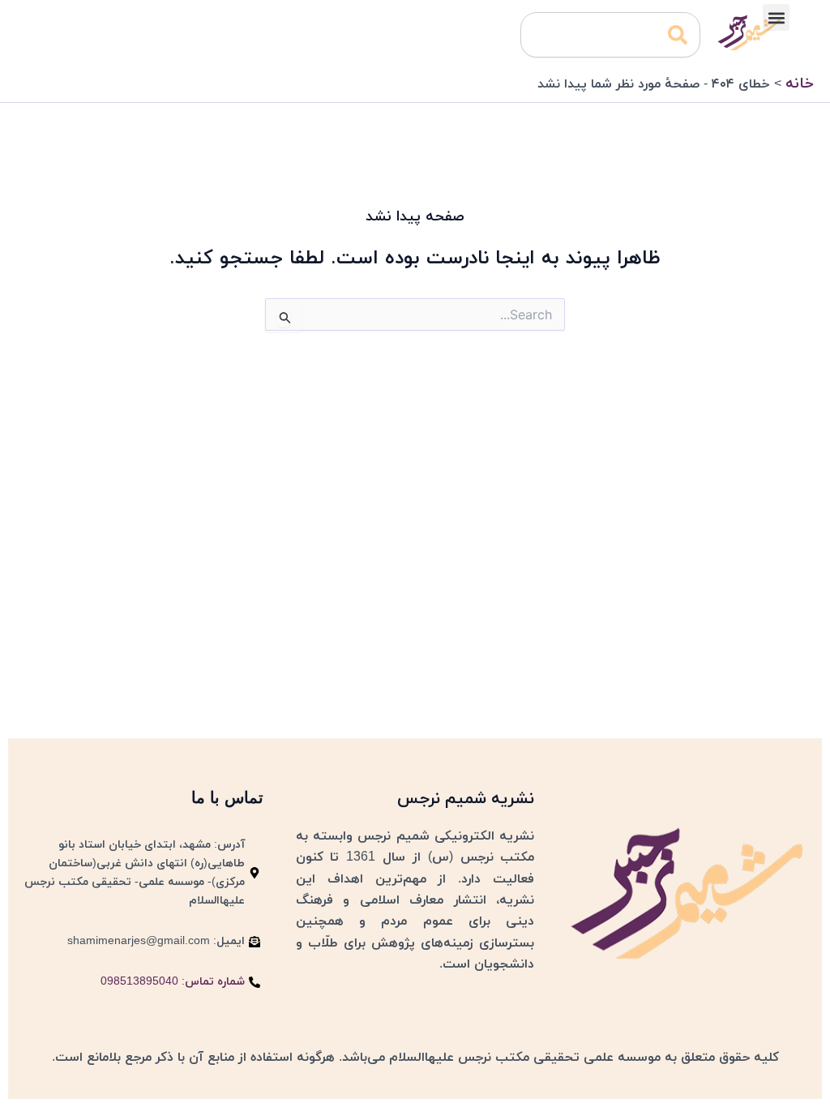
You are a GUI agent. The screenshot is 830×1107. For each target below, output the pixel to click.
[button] (776, 17)
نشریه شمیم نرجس (465, 799)
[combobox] (610, 35)
